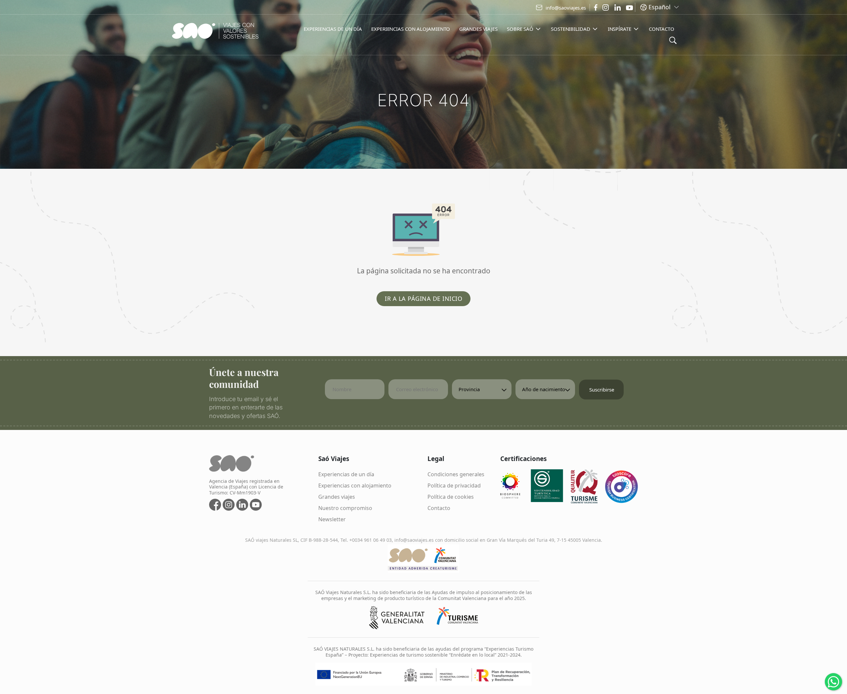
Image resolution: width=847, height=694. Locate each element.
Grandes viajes (336, 496)
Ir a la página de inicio (423, 298)
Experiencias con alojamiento (354, 485)
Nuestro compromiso (345, 508)
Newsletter (332, 519)
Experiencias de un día (346, 474)
